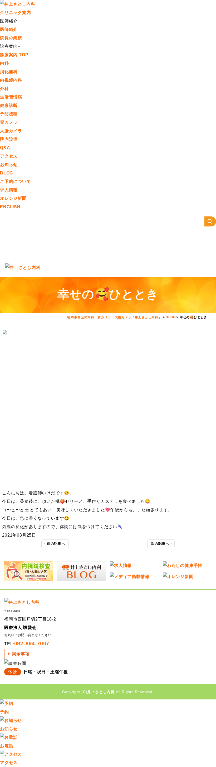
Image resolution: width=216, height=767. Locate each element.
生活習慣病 (11, 97)
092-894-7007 (32, 643)
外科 (4, 88)
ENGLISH (10, 207)
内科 (4, 63)
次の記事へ (160, 544)
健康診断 (9, 105)
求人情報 (9, 190)
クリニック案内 (15, 12)
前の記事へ (56, 544)
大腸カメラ (11, 131)
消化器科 (9, 71)
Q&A (5, 147)
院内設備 (9, 139)
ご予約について (15, 181)
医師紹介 (9, 29)
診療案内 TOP (14, 55)
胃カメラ (9, 122)
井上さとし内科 (101, 692)
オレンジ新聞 (13, 198)
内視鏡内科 (11, 80)
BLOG (6, 173)
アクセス (9, 156)
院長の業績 (11, 38)
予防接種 (9, 114)
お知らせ (9, 164)
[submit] (210, 221)
